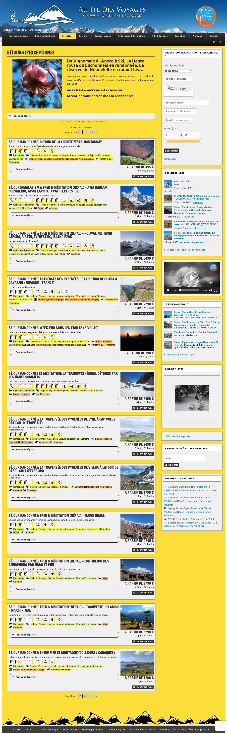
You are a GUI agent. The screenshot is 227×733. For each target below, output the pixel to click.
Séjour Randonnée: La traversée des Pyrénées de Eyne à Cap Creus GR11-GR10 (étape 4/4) (62, 421)
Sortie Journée (70, 730)
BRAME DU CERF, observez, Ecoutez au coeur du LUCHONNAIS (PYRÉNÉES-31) (196, 223)
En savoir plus (144, 176)
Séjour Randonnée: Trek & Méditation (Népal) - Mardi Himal (57, 515)
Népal (40, 208)
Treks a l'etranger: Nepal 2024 (198, 518)
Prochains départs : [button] (22, 115)
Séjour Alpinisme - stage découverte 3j (196, 342)
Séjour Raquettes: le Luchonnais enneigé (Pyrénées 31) (192, 313)
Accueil (8, 29)
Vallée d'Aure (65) (17, 345)
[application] (192, 278)
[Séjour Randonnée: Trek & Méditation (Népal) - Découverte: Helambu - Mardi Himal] (137, 629)
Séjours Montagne (49, 730)
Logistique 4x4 (16, 159)
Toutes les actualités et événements (186, 249)
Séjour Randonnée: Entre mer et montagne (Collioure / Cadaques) (62, 652)
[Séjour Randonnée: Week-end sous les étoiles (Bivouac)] (137, 349)
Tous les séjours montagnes (181, 354)
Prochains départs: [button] (25, 169)
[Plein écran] (215, 290)
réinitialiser (170, 158)
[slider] (165, 141)
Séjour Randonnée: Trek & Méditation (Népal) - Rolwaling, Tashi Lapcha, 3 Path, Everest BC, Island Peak (60, 235)
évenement (198, 242)
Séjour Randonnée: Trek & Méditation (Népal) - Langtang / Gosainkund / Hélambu (187, 501)
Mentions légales (117, 730)
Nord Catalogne (86, 159)
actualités (170, 190)
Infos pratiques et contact (142, 730)
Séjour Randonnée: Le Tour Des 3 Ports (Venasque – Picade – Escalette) (196, 323)
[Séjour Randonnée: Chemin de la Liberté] (137, 163)
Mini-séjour (64, 155)
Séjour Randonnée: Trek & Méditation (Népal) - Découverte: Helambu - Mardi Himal (64, 608)
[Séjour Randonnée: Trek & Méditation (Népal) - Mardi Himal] (137, 537)
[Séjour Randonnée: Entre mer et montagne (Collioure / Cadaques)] (137, 674)
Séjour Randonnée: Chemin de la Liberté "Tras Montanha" (55, 141)
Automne (104, 159)
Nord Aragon (71, 299)
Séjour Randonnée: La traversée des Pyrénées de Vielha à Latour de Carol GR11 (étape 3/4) (63, 469)
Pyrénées (41, 159)
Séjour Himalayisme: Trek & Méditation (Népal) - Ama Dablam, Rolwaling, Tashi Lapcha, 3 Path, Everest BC (58, 189)
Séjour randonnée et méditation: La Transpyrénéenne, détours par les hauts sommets (63, 375)
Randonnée (18, 155)
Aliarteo (176, 729)
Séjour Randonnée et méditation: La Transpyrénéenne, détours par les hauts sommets (196, 235)
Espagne (73, 159)
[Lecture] (168, 290)
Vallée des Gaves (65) (88, 299)
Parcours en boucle (79, 155)
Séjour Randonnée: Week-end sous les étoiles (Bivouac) (53, 327)
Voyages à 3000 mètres (20, 208)
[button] (192, 278)
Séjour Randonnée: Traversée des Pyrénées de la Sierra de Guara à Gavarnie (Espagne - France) (63, 280)
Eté (111, 159)
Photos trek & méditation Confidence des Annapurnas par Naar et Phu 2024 (190, 490)
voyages (18, 29)
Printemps (14, 162)
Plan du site (30, 730)
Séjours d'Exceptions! (100, 155)
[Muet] (210, 290)
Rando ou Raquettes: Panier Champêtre (196, 332)
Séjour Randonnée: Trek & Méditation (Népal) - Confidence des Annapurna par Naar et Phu (59, 562)
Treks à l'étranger (49, 205)
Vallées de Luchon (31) (58, 159)
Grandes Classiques (48, 155)
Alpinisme (18, 205)
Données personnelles (93, 730)
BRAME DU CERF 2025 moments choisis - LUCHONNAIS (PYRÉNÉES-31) (197, 197)
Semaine (101, 296)
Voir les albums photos (179, 436)
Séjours (33, 155)
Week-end (84, 341)
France (32, 159)
